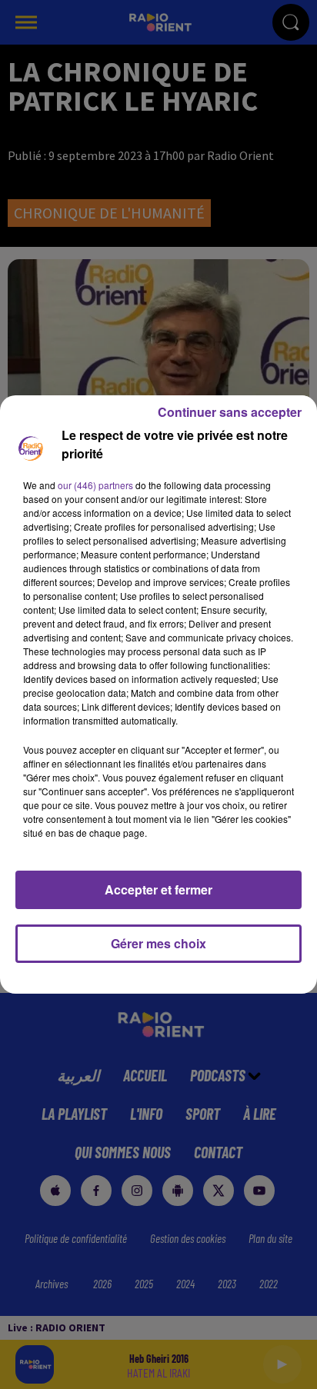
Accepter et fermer (158, 889)
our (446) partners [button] (95, 484)
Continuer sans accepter (230, 412)
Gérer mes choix (158, 943)
